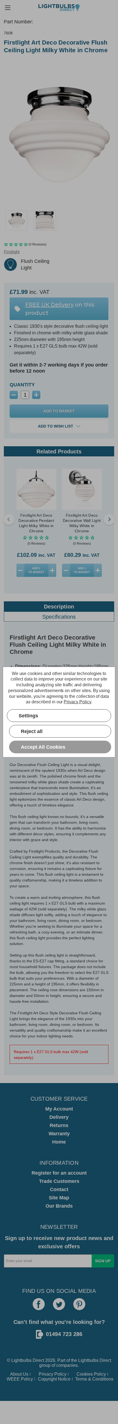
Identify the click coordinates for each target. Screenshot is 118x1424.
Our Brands (59, 1206)
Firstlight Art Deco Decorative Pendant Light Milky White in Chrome (36, 523)
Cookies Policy (91, 1374)
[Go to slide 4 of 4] (8, 519)
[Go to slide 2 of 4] (109, 519)
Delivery (59, 1117)
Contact (59, 1189)
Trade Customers (59, 1181)
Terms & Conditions (94, 1379)
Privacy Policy (52, 1374)
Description (59, 607)
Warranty (59, 1133)
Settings (28, 715)
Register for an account (59, 1173)
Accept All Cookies (43, 747)
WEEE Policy (20, 1379)
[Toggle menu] (7, 7)
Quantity (22, 384)
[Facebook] (39, 1304)
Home (59, 1142)
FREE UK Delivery (49, 304)
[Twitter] (59, 1304)
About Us (19, 1374)
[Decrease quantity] (20, 570)
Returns (59, 1125)
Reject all (32, 731)
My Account (59, 1109)
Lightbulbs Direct (94, 1360)
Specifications (59, 617)
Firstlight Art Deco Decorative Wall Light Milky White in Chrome (82, 523)
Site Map (59, 1197)
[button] (59, 244)
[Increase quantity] (52, 570)
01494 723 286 (64, 1334)
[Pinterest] (79, 1304)
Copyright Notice (54, 1379)
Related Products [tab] (59, 451)
